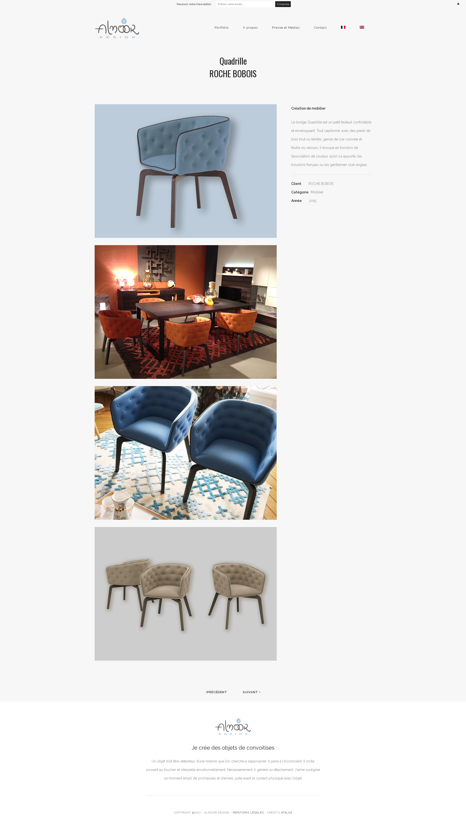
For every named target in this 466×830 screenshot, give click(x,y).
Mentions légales (248, 812)
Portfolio (222, 27)
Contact (320, 27)
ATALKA (286, 812)
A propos (250, 27)
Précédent (217, 692)
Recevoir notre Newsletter (194, 4)
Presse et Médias (286, 27)
